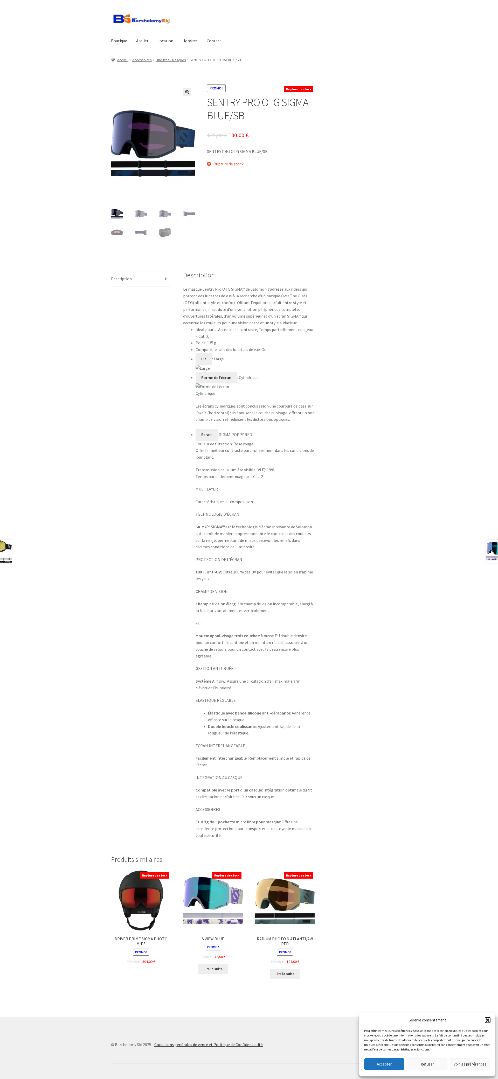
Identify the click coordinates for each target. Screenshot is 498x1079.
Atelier (142, 40)
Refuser (427, 1064)
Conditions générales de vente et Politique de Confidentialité (208, 1044)
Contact (214, 40)
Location (165, 40)
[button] (487, 1020)
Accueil (122, 60)
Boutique (119, 40)
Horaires (190, 40)
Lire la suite (213, 968)
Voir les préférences (470, 1064)
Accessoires (142, 60)
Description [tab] (121, 278)
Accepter (384, 1064)
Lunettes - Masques (171, 60)
